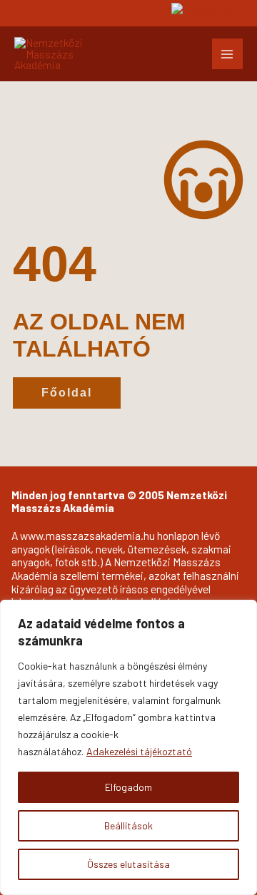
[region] (128, 747)
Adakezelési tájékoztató (139, 751)
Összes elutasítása (128, 864)
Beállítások (128, 825)
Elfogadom (128, 787)
